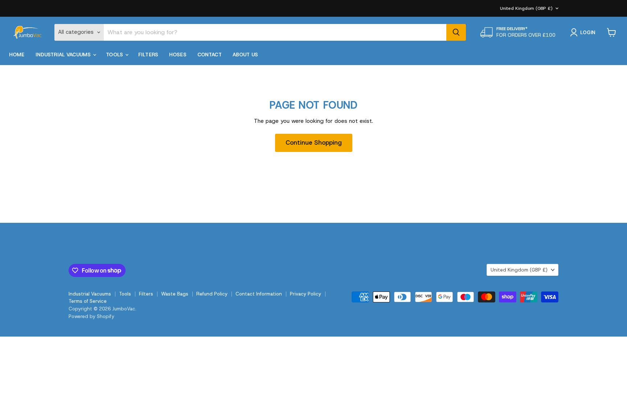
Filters (148, 54)
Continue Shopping (314, 142)
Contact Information (258, 294)
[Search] (456, 32)
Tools (115, 54)
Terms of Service (88, 301)
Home (17, 54)
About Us (245, 54)
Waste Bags (174, 294)
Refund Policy (212, 294)
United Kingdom (526, 8)
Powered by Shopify (91, 316)
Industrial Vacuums (64, 54)
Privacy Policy (305, 294)
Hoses (178, 54)
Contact (209, 54)
